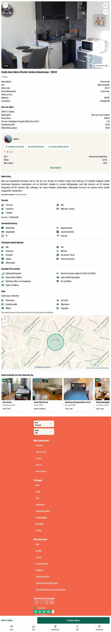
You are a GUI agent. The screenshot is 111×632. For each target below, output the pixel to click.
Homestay (39, 445)
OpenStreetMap (103, 368)
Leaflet (91, 368)
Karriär (38, 491)
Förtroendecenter (42, 576)
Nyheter (39, 530)
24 (6, 77)
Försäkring (39, 570)
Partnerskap (40, 504)
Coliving (39, 458)
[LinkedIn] (52, 602)
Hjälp (37, 544)
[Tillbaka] (5, 9)
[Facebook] (36, 602)
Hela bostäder (41, 471)
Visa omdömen (55, 168)
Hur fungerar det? (42, 564)
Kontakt (39, 551)
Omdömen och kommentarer (47, 583)
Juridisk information (43, 511)
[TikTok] (47, 602)
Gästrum (39, 465)
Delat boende (41, 452)
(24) (11, 152)
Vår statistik (39, 524)
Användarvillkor (41, 517)
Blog (37, 485)
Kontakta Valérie (73, 620)
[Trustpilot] (44, 615)
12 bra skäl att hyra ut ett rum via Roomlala (50, 589)
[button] (5, 319)
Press (37, 498)
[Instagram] (41, 602)
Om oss (38, 557)
